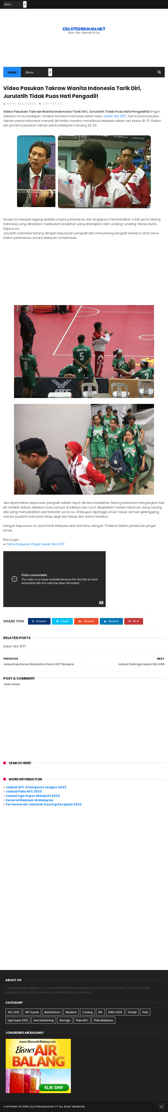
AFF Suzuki (32, 1012)
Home (12, 72)
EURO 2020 (115, 1012)
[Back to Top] (161, 1106)
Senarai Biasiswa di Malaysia (29, 800)
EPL (100, 1012)
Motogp (65, 1020)
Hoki (145, 1012)
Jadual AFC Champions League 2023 (36, 787)
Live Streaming (44, 1020)
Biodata (71, 1012)
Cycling (87, 1012)
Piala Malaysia (103, 1020)
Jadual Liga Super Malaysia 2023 (33, 796)
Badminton (52, 1012)
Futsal (132, 1012)
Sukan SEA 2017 (53, 103)
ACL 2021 (13, 1012)
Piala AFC (82, 1020)
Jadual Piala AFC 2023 (24, 791)
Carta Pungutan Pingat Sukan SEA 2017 (35, 544)
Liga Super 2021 (18, 1020)
